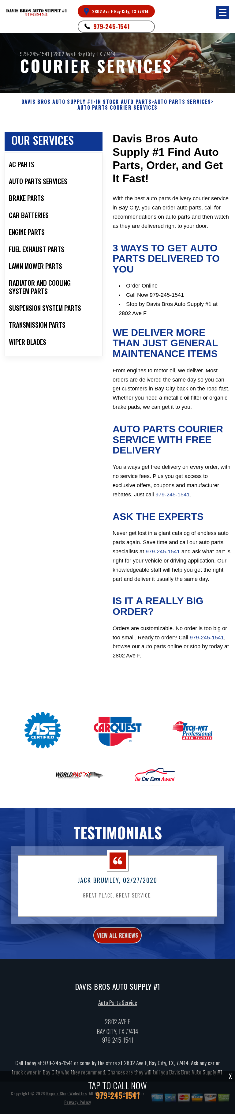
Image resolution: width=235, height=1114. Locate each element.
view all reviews (117, 935)
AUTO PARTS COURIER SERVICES (117, 108)
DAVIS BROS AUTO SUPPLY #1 (57, 102)
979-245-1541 (111, 26)
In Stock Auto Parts (123, 102)
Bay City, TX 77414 (96, 54)
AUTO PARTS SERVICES (182, 102)
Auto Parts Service (117, 1003)
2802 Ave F (64, 54)
